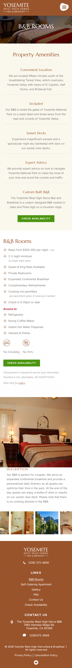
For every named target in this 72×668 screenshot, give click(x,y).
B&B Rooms (36, 579)
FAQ (36, 594)
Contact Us (36, 599)
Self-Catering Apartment (36, 584)
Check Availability (36, 604)
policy (22, 383)
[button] (64, 7)
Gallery (36, 589)
